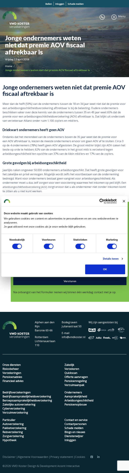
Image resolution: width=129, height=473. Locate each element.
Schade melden (76, 3)
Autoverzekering (13, 424)
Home (9, 66)
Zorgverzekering (13, 436)
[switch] (48, 246)
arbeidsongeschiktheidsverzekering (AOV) (25, 187)
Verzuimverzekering (15, 412)
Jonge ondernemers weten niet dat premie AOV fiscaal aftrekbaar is (47, 70)
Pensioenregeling (75, 381)
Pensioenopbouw (75, 404)
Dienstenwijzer (73, 436)
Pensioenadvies (12, 377)
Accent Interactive (68, 466)
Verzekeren (71, 369)
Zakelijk (69, 365)
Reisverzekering (13, 432)
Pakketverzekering (14, 428)
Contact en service (76, 420)
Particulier (9, 420)
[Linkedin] (98, 457)
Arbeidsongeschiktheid (78, 400)
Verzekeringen (12, 373)
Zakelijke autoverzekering (19, 404)
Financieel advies (13, 381)
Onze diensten (12, 365)
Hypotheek (9, 440)
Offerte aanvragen (76, 377)
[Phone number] (102, 17)
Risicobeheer (11, 369)
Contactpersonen (75, 424)
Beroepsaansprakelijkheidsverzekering (27, 400)
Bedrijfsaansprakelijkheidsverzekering (27, 396)
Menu (121, 16)
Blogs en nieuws (74, 432)
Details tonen (111, 258)
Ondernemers (73, 392)
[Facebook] (92, 457)
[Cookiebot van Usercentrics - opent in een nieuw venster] (102, 201)
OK (105, 269)
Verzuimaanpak (74, 385)
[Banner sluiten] (124, 201)
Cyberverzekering (14, 408)
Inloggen (59, 3)
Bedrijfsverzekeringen (17, 392)
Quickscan (70, 373)
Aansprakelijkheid (75, 396)
